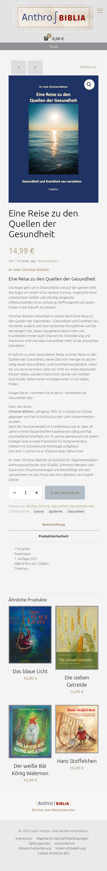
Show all (89, 66)
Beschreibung (53, 524)
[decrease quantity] (14, 492)
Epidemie (55, 511)
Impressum (24, 838)
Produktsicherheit (54, 536)
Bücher (32, 505)
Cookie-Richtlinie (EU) (54, 853)
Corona (44, 505)
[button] (89, 84)
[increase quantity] (36, 492)
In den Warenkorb (65, 492)
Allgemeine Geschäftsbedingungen (62, 838)
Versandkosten (47, 261)
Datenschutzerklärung (34, 848)
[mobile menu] (100, 10)
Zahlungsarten (39, 843)
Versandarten (64, 843)
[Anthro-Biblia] (53, 17)
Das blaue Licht (30, 671)
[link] (53, 803)
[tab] (53, 524)
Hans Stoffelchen (77, 761)
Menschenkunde (82, 505)
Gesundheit (59, 505)
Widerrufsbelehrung (70, 848)
